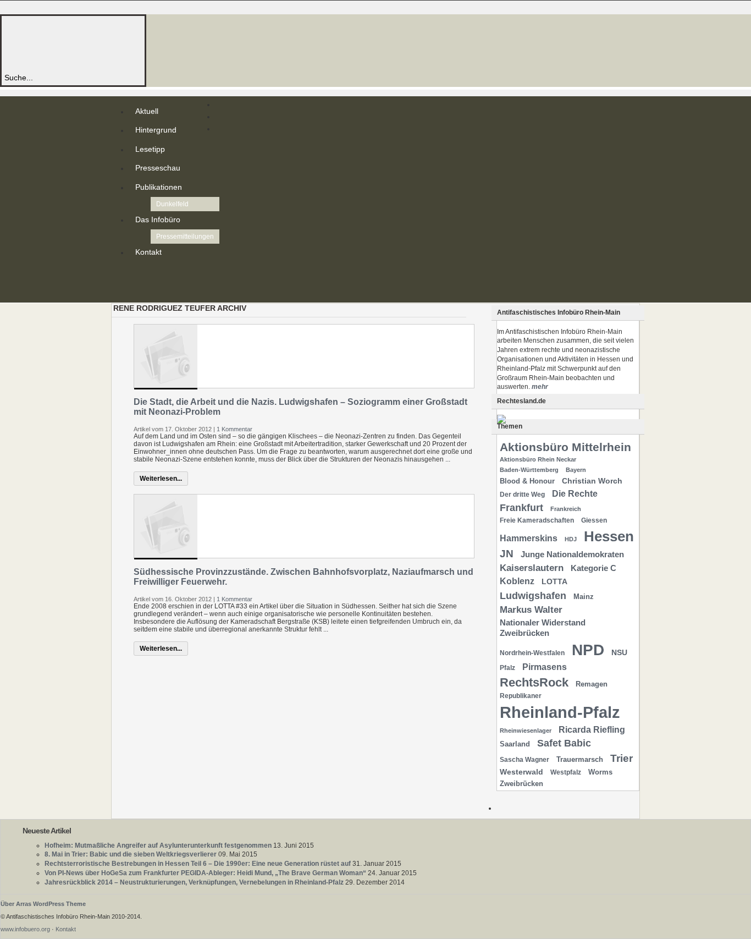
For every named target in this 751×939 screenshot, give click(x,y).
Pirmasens (544, 667)
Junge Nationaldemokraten (572, 554)
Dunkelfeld (172, 204)
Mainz (583, 596)
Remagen (592, 684)
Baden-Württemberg (529, 469)
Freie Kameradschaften (537, 520)
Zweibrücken (521, 783)
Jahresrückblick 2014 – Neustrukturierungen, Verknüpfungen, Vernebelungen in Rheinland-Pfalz (194, 882)
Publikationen (158, 187)
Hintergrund (155, 129)
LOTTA (554, 581)
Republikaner (521, 696)
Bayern (576, 469)
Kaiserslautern (532, 568)
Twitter (137, 282)
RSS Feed (137, 274)
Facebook (137, 291)
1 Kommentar (234, 429)
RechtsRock (534, 682)
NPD (588, 649)
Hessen (609, 536)
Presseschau (157, 167)
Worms (600, 772)
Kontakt (148, 252)
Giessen (594, 520)
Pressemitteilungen (185, 236)
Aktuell (146, 111)
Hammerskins (528, 538)
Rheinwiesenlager (525, 730)
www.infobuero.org (25, 929)
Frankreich (565, 509)
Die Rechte (575, 493)
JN (506, 553)
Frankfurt (521, 507)
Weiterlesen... (161, 478)
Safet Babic (564, 743)
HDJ (571, 539)
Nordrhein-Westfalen (532, 653)
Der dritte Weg (522, 494)
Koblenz (517, 581)
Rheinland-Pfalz (560, 712)
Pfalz (507, 668)
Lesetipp (150, 149)
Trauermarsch (579, 759)
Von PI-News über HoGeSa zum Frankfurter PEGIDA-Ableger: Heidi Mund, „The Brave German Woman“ (205, 873)
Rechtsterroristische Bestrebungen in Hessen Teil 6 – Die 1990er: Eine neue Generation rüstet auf (198, 863)
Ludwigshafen (533, 595)
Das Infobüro (157, 219)
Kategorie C (593, 568)
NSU (619, 652)
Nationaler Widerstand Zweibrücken (543, 628)
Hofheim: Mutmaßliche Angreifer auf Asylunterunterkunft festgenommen (158, 845)
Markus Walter (531, 610)
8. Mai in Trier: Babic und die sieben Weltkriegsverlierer (131, 854)
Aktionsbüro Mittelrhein (565, 447)
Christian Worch (592, 480)
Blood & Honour (527, 481)
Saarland (515, 744)
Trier (621, 758)
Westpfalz (565, 772)
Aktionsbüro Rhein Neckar (538, 459)
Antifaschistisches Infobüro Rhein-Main (153, 43)
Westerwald (521, 771)
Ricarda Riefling (592, 729)
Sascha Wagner (524, 760)
